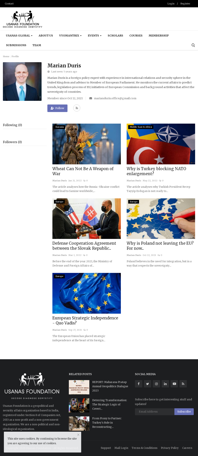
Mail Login (121, 448)
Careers (187, 448)
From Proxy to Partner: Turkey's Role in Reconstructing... (107, 423)
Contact (9, 3)
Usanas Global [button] (18, 35)
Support (106, 448)
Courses (136, 35)
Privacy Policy (170, 448)
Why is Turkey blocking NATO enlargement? (156, 171)
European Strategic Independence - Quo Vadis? (85, 320)
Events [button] (94, 35)
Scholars (115, 35)
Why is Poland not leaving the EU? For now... (160, 246)
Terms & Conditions (144, 448)
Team (36, 45)
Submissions (16, 45)
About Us (46, 35)
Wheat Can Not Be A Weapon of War (83, 171)
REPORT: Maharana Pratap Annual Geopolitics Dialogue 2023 (110, 386)
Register (185, 3)
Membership (159, 35)
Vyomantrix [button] (69, 35)
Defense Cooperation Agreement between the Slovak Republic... (84, 246)
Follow (59, 108)
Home (6, 56)
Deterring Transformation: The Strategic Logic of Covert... (109, 404)
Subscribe (184, 411)
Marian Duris (59, 180)
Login (170, 3)
